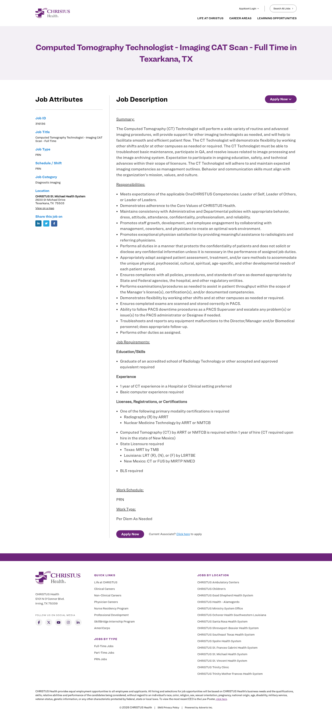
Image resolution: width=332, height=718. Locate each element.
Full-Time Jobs (104, 646)
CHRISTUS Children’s (211, 589)
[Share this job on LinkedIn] (38, 223)
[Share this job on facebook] (54, 223)
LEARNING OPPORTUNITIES (277, 18)
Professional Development (111, 615)
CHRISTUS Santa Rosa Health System (222, 621)
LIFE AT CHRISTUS (210, 18)
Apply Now (130, 534)
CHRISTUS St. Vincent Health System (222, 660)
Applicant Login (247, 8)
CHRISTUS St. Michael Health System (222, 654)
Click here (183, 534)
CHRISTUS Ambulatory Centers (218, 582)
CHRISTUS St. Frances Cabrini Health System (227, 647)
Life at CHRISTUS (105, 582)
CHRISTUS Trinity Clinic (213, 667)
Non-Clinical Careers (107, 595)
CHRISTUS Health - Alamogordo (218, 602)
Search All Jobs (281, 8)
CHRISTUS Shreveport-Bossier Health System (228, 628)
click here (221, 699)
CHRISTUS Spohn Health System (219, 641)
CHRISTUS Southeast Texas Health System (226, 634)
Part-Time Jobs (104, 652)
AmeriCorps (102, 628)
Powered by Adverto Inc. (199, 707)
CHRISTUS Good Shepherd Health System (225, 595)
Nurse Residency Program (111, 608)
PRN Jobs (100, 659)
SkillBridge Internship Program (114, 621)
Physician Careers (106, 602)
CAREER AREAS (240, 18)
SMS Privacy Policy (168, 707)
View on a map (44, 208)
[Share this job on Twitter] (46, 223)
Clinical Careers (104, 589)
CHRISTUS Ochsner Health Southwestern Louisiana (231, 615)
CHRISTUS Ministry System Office (220, 608)
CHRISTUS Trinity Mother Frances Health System (230, 674)
